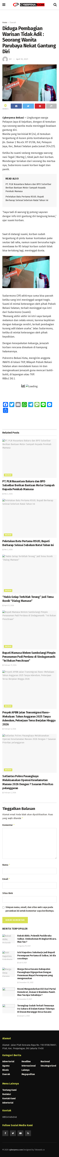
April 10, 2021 (22, 59)
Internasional (29, 1065)
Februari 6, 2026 (10, 729)
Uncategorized (48, 1065)
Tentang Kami (9, 1090)
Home (4, 22)
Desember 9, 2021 (25, 999)
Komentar (8, 824)
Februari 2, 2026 (10, 793)
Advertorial (8, 1061)
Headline (26, 1061)
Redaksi (6, 1094)
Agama (5, 1065)
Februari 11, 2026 (10, 665)
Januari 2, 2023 (24, 1016)
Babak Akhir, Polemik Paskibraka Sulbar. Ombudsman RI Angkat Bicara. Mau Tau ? (37, 938)
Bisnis (5, 1070)
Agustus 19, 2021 (25, 946)
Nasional (45, 1061)
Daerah (13, 22)
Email (6, 878)
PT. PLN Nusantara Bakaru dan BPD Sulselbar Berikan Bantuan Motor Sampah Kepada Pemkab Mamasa (28, 188)
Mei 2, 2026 (8, 494)
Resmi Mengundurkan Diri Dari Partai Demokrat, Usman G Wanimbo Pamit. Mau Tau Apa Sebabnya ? (36, 992)
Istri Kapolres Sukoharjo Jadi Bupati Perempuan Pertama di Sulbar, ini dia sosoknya (36, 955)
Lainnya (25, 1070)
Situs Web (7, 893)
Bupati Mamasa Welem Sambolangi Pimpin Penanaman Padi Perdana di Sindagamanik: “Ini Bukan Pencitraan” (29, 656)
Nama (6, 864)
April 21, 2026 (9, 606)
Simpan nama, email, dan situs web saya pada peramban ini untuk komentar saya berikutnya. (30, 909)
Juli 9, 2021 (23, 963)
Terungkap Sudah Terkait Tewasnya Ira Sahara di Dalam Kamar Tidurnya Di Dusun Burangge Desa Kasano (35, 1008)
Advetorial (7, 1102)
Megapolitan (28, 1074)
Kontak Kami (9, 1098)
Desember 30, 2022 (26, 983)
